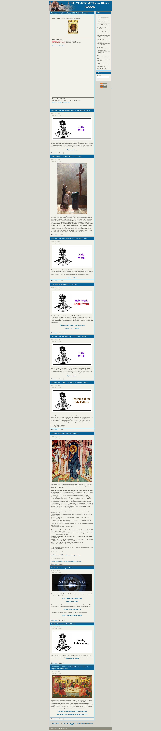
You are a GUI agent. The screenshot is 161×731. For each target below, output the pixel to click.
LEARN (99, 58)
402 (70, 723)
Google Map (66, 102)
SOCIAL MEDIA (101, 39)
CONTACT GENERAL (103, 36)
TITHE (98, 63)
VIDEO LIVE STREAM (72, 601)
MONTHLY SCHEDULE (103, 24)
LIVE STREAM (101, 66)
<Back (57, 723)
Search (100, 73)
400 (64, 723)
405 (79, 723)
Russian (75, 150)
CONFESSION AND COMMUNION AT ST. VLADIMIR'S (72, 711)
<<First (53, 723)
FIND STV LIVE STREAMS (72, 328)
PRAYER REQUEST (102, 31)
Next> (91, 723)
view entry (55, 153)
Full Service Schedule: (58, 45)
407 (85, 723)
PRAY (98, 55)
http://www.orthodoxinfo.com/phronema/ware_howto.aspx (66, 561)
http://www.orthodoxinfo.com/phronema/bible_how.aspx (65, 555)
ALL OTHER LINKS (102, 69)
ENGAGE (99, 60)
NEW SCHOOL (101, 44)
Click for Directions (57, 102)
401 (67, 723)
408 (88, 723)
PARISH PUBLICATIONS (72, 658)
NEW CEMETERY (101, 50)
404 (76, 723)
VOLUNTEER (100, 52)
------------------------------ (103, 16)
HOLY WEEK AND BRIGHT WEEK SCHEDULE (72, 325)
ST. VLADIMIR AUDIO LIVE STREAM (72, 598)
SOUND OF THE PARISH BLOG (72, 609)
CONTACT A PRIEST (102, 34)
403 (73, 723)
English (69, 150)
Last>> (72, 724)
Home (98, 15)
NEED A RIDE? (101, 22)
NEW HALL (100, 47)
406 (82, 723)
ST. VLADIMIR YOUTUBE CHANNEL (72, 615)
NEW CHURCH (101, 42)
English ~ (70, 376)
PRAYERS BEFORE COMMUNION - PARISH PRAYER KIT (72, 714)
